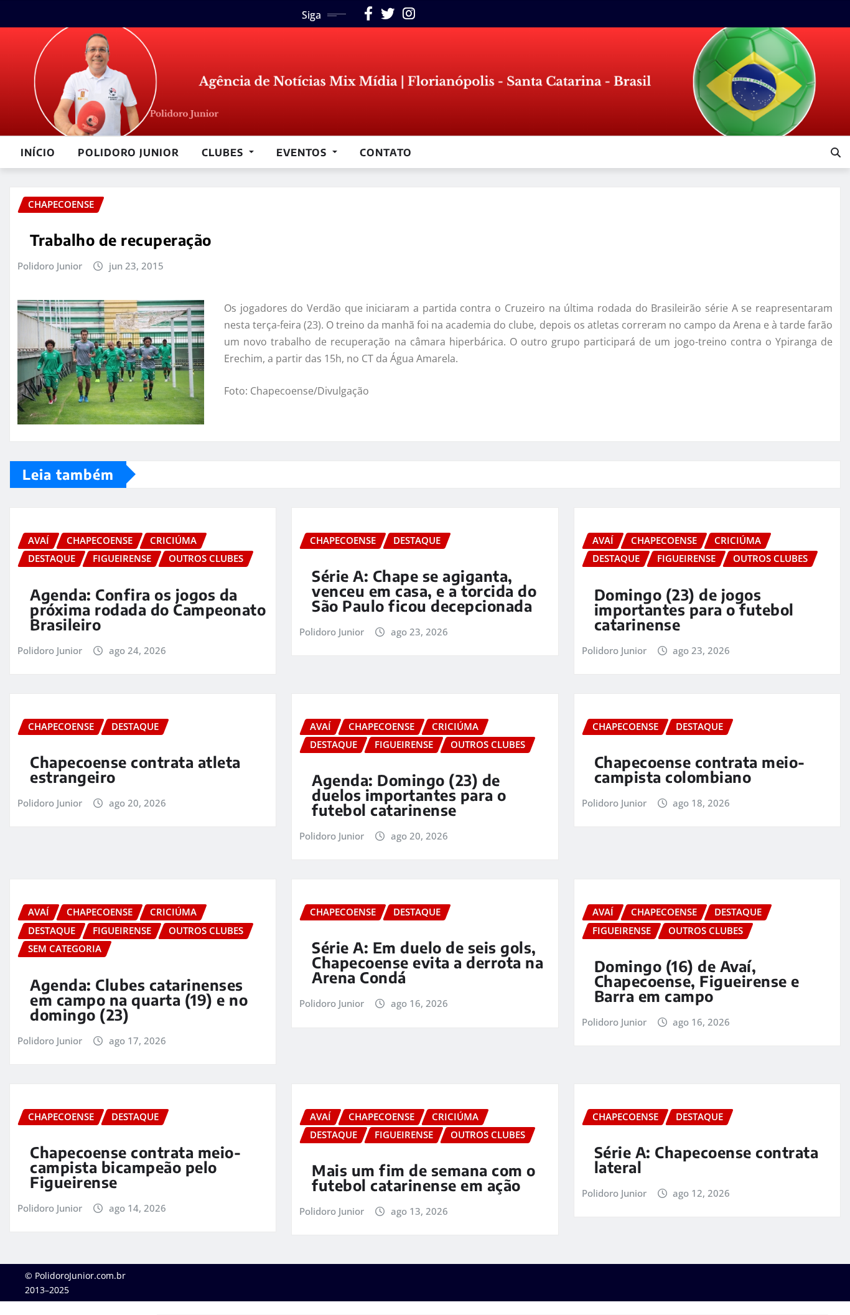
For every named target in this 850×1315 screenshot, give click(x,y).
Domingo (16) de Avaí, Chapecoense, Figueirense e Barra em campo (697, 981)
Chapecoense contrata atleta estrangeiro (135, 769)
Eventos (303, 152)
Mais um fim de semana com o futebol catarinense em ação (424, 1177)
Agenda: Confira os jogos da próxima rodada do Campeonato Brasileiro (148, 609)
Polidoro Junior (128, 152)
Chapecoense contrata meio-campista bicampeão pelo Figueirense (135, 1167)
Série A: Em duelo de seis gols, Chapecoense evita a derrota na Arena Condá (427, 962)
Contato (386, 152)
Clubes (224, 152)
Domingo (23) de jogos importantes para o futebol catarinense (694, 609)
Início (38, 152)
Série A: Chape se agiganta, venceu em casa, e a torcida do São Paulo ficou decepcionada (424, 590)
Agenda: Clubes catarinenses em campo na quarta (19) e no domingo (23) (139, 999)
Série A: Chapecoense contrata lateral (706, 1159)
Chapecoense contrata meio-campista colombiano (699, 769)
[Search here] (836, 152)
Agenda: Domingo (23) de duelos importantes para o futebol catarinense (409, 794)
